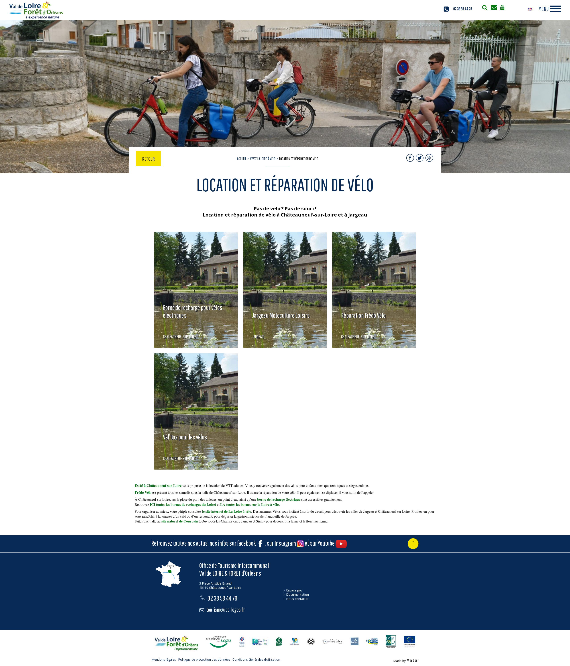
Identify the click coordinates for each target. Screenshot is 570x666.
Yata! (413, 660)
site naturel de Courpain (179, 521)
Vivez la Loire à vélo (262, 158)
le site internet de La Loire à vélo (226, 511)
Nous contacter (297, 599)
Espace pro (294, 590)
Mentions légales (163, 659)
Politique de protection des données (204, 659)
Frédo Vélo (143, 492)
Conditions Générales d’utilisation (256, 659)
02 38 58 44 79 (462, 8)
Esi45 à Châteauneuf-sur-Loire (158, 485)
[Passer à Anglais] (530, 9)
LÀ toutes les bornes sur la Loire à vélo (249, 504)
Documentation (297, 594)
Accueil (241, 158)
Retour (148, 159)
